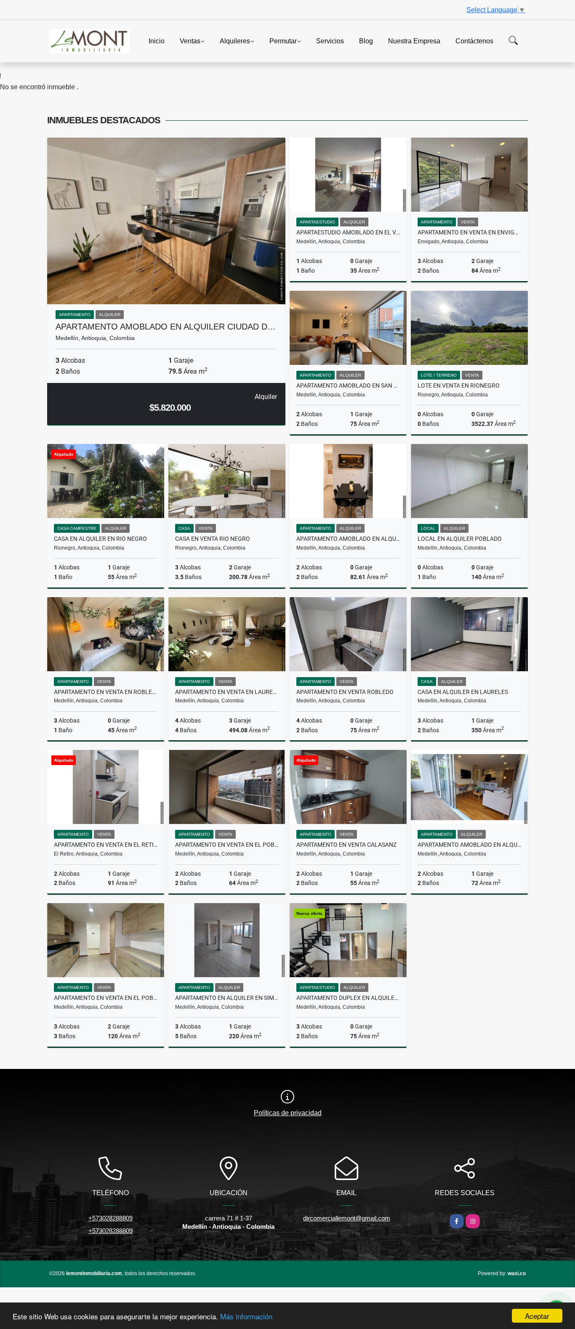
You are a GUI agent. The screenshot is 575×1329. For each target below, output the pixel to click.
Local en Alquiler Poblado (460, 538)
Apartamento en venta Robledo (345, 691)
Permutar (283, 40)
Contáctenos (474, 40)
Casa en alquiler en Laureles (463, 691)
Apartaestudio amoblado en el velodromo (348, 232)
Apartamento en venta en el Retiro (105, 844)
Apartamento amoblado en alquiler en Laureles (348, 538)
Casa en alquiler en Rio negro (100, 538)
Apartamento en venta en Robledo (105, 691)
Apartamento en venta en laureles (227, 691)
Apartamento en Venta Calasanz (346, 844)
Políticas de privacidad (288, 1112)
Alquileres (235, 40)
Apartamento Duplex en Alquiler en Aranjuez (348, 997)
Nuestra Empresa (414, 40)
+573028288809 (110, 1218)
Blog (366, 40)
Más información (246, 1316)
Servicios (330, 40)
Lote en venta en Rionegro (459, 385)
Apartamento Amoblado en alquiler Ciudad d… (166, 326)
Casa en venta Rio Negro (212, 538)
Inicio (157, 40)
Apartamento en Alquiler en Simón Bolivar (227, 997)
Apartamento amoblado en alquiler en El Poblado (469, 844)
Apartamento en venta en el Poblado (227, 844)
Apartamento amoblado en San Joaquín (348, 385)
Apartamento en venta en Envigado (469, 232)
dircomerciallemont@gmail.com (346, 1218)
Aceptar (537, 1315)
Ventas (190, 40)
